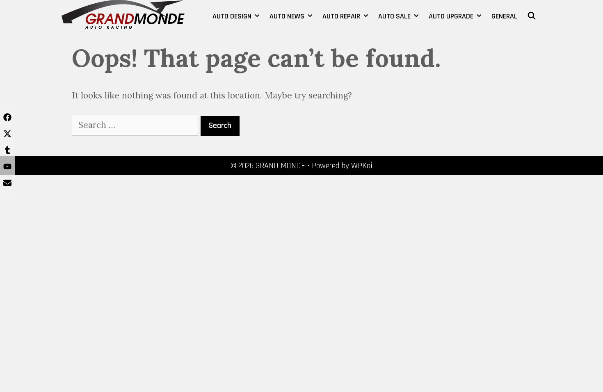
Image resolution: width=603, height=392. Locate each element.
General (504, 16)
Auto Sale (394, 16)
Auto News (287, 16)
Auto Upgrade (451, 16)
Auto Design (231, 16)
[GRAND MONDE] (123, 13)
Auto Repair (341, 16)
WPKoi (361, 165)
